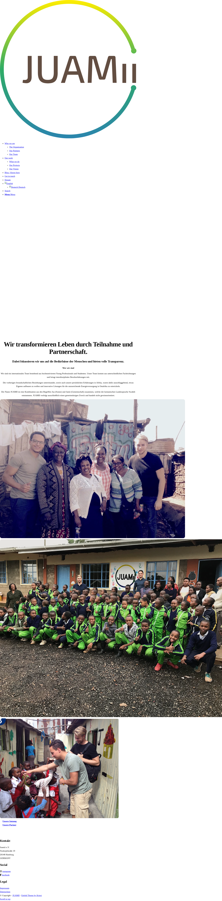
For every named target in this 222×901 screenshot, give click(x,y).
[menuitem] (70, 149)
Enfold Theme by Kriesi (31, 895)
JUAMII (16, 895)
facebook (5, 875)
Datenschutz (5, 892)
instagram (6, 871)
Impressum (4, 888)
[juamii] (68, 137)
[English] (9, 183)
